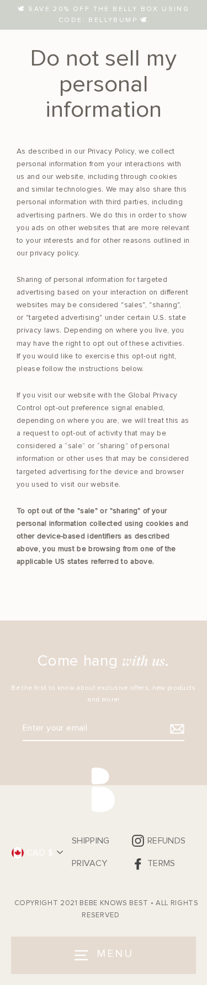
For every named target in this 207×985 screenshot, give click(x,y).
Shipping (91, 840)
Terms (161, 863)
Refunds (166, 840)
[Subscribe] (175, 728)
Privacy (89, 863)
